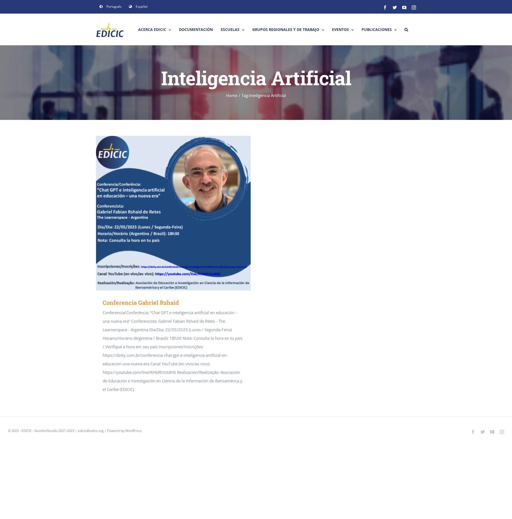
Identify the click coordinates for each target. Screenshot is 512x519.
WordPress (133, 430)
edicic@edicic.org (91, 430)
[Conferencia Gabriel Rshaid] (173, 213)
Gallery (181, 213)
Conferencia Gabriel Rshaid (166, 213)
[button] (406, 29)
